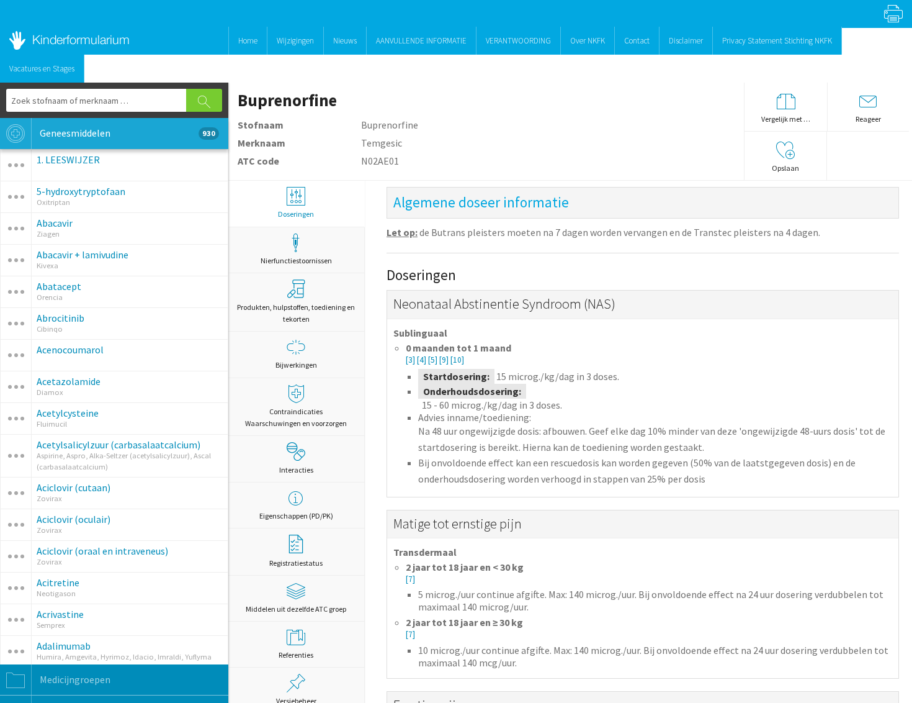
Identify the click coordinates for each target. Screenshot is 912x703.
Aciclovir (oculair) (73, 519)
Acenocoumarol (70, 349)
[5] (433, 360)
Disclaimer (686, 40)
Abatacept (59, 286)
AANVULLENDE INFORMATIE (421, 40)
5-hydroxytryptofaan (81, 191)
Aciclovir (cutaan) (73, 487)
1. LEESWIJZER (68, 159)
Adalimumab (64, 646)
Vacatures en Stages (41, 68)
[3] (411, 360)
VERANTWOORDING (518, 40)
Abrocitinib (60, 318)
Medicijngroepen (74, 679)
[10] (457, 360)
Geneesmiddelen (126, 133)
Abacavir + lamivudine (82, 254)
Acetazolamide (69, 381)
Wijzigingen (295, 40)
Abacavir (55, 223)
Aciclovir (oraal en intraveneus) (102, 551)
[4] (422, 360)
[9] (444, 360)
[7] (410, 579)
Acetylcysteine (68, 413)
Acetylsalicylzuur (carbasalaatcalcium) (118, 444)
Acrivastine (60, 614)
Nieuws (345, 40)
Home (247, 40)
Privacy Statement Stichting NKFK (777, 40)
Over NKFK (587, 40)
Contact (637, 40)
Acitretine (58, 582)
